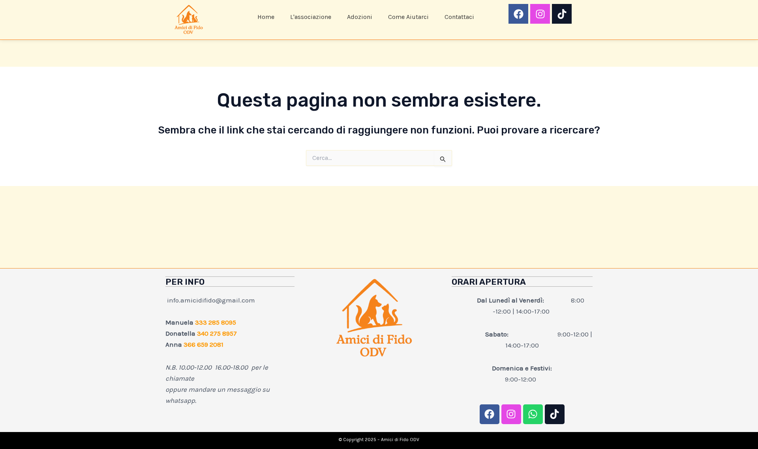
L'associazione (310, 17)
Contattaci (459, 17)
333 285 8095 (215, 322)
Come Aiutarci (408, 17)
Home (265, 17)
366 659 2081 (203, 344)
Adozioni (359, 17)
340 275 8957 (217, 333)
